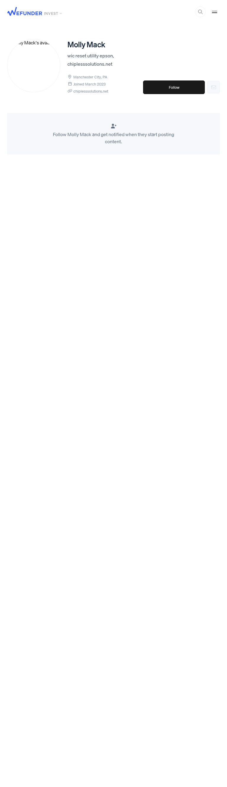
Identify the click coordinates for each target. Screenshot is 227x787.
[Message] (213, 87)
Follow (174, 87)
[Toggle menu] (214, 12)
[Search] (200, 12)
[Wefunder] (25, 12)
